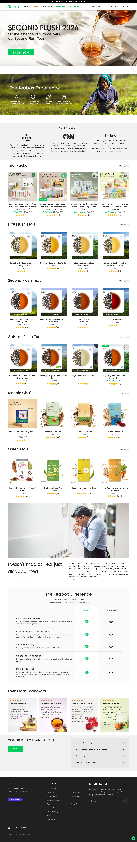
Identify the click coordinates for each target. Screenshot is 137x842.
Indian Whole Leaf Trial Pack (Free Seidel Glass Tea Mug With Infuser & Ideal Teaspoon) (22, 206)
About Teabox (53, 796)
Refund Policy (52, 812)
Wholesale (51, 819)
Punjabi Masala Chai (83, 432)
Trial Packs (75, 792)
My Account (52, 789)
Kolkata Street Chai (115, 432)
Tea (73, 789)
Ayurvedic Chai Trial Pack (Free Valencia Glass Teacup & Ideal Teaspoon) (115, 206)
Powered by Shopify (27, 835)
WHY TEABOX (96, 6)
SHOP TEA (46, 6)
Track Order (52, 792)
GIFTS (85, 6)
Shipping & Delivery (55, 800)
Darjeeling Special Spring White (53, 263)
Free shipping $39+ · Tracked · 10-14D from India (68, 1)
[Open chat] (133, 838)
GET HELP (16, 748)
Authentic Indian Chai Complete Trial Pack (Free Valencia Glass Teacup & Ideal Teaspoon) (53, 206)
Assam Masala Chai (53, 432)
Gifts (73, 800)
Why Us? (74, 804)
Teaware (75, 796)
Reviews (74, 808)
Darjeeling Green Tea (53, 488)
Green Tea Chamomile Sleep (84, 488)
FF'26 (26, 6)
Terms (49, 804)
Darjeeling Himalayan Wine (115, 319)
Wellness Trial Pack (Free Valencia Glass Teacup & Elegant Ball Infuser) (84, 206)
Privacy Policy (52, 808)
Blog (49, 815)
